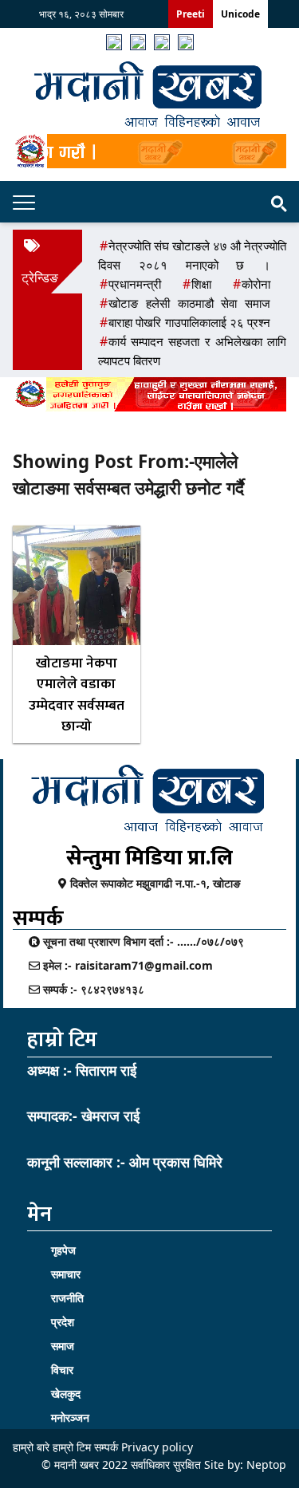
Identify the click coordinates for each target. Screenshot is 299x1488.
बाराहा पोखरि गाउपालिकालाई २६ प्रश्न (189, 322)
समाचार (66, 1273)
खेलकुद (66, 1393)
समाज (62, 1345)
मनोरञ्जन (70, 1417)
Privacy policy (157, 1447)
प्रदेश (62, 1321)
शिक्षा (201, 284)
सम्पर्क (106, 1447)
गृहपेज (63, 1250)
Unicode (240, 14)
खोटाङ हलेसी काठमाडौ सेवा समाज (189, 303)
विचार (62, 1369)
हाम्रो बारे (33, 1447)
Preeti (190, 14)
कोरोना (256, 284)
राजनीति (67, 1297)
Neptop (266, 1464)
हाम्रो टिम (72, 1447)
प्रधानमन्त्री (134, 284)
